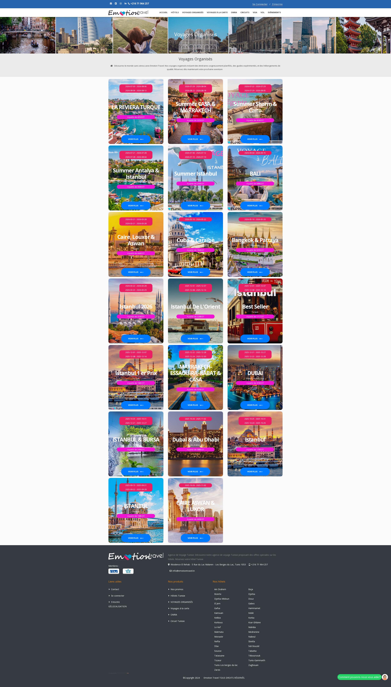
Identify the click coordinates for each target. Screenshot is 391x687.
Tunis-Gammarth (256, 660)
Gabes (251, 603)
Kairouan (218, 612)
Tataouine (219, 655)
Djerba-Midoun (221, 598)
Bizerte (217, 594)
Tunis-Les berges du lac (226, 665)
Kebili (251, 612)
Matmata (218, 631)
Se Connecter (260, 4)
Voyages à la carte (217, 12)
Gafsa (217, 608)
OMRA (234, 12)
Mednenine (253, 631)
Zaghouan (253, 665)
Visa (255, 12)
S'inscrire (277, 4)
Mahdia (252, 627)
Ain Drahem (220, 589)
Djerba (251, 594)
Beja (250, 589)
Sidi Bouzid (253, 646)
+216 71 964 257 (139, 3)
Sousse (217, 650)
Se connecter (117, 595)
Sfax (216, 646)
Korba (251, 617)
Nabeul (251, 636)
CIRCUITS (244, 12)
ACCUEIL (163, 12)
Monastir (218, 636)
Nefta (217, 641)
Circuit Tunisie (177, 621)
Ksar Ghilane (254, 622)
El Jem (217, 603)
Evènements (274, 12)
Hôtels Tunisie (177, 595)
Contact (114, 589)
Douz (251, 598)
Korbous (218, 622)
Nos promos (176, 589)
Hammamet (254, 608)
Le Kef (217, 627)
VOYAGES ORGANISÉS (192, 12)
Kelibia (217, 617)
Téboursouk (254, 655)
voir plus (133, 139)
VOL (263, 12)
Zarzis (217, 669)
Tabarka (252, 650)
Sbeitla (251, 641)
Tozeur (217, 660)
